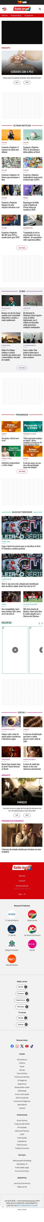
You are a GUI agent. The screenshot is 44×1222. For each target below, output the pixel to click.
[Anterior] (39, 623)
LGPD (22, 1134)
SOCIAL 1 (22, 712)
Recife (22, 987)
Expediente (22, 1141)
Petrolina (22, 1007)
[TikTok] (31, 1046)
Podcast (22, 881)
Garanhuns (22, 1000)
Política (22, 1063)
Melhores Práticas (22, 1131)
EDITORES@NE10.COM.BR (27, 1205)
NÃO (27, 82)
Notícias (22, 876)
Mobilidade (22, 1091)
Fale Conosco (22, 1145)
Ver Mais (22, 248)
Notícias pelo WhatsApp (22, 1160)
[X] (22, 1046)
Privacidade (22, 1127)
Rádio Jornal (22, 1187)
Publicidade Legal (22, 1167)
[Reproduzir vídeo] (15, 650)
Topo (20, 894)
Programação (16, 15)
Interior (22, 1024)
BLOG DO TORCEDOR (22, 512)
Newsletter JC (22, 1164)
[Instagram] (17, 1046)
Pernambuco (22, 1059)
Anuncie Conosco (22, 1171)
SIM (16, 82)
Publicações (22, 1138)
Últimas (5, 15)
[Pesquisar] (39, 9)
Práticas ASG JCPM (22, 1124)
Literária (22, 1108)
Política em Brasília (22, 1077)
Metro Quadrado (22, 1097)
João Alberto (22, 1104)
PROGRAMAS (22, 414)
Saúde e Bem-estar (22, 1087)
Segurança (22, 1084)
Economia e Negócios (22, 1101)
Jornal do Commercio (22, 1183)
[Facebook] (12, 1046)
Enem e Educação (22, 1094)
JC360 (22, 291)
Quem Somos (22, 1120)
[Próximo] (42, 623)
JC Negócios (22, 1080)
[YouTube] (27, 1046)
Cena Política (22, 1073)
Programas (29, 15)
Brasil (22, 1066)
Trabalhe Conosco (22, 1148)
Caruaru (22, 993)
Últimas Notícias (22, 886)
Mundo (22, 1070)
